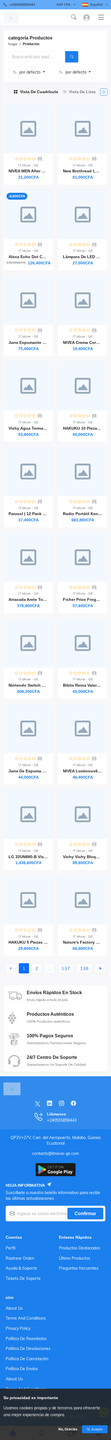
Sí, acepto (95, 1429)
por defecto (30, 72)
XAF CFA (63, 4)
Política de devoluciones (28, 1348)
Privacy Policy (18, 1328)
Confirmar (85, 1213)
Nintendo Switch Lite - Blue (35, 685)
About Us (14, 1308)
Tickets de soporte (23, 1278)
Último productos (74, 1258)
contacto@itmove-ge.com (55, 1153)
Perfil (10, 1248)
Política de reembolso (26, 1338)
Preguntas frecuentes (78, 1268)
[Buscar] (71, 56)
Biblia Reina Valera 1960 (86, 685)
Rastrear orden (20, 1258)
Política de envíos (22, 1368)
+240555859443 (22, 4)
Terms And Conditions (26, 1318)
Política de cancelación (27, 1358)
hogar (12, 44)
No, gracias (67, 1429)
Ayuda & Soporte (21, 1268)
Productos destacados (79, 1248)
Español (96, 4)
